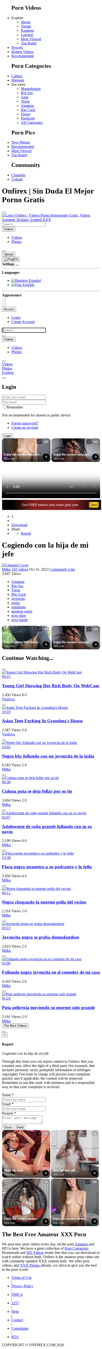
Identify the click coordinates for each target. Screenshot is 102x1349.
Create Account (23, 322)
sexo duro (18, 616)
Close (8, 1127)
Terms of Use (21, 1278)
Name (8, 1095)
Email (8, 1104)
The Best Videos (15, 1025)
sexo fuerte (19, 620)
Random (27, 30)
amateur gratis (21, 611)
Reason (9, 1113)
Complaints (19, 1328)
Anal (24, 97)
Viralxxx (8, 699)
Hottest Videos (22, 52)
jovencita (18, 599)
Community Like (62, 569)
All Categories (31, 123)
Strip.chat (9, 458)
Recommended (22, 56)
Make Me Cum (13, 1170)
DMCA (17, 1294)
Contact (17, 1320)
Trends (26, 26)
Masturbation (31, 89)
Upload (17, 179)
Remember (15, 407)
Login (15, 317)
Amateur (27, 106)
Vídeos (16, 237)
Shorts (25, 22)
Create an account (24, 427)
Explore (8, 373)
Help (15, 1311)
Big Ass (27, 93)
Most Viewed (31, 39)
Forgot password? (24, 423)
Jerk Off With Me (64, 1170)
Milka (6, 569)
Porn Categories (76, 1248)
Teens (25, 101)
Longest (27, 35)
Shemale (17, 80)
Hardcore (28, 118)
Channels (18, 175)
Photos (16, 242)
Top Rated (29, 43)
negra (15, 603)
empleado (18, 607)
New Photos (20, 142)
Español (34, 281)
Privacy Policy (22, 1286)
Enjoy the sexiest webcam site (22, 455)
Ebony (26, 114)
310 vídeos (20, 569)
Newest (17, 47)
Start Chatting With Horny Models (21, 642)
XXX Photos (30, 1265)
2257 (15, 1303)
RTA (15, 1337)
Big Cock (28, 110)
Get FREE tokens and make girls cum (50, 505)
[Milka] (15, 565)
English (28, 285)
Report (26, 533)
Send (19, 1127)
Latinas (16, 76)
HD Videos (35, 1253)
